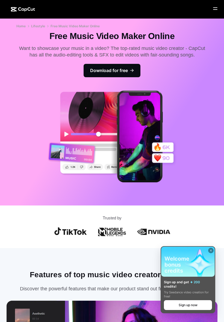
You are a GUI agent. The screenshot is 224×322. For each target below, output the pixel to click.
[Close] (211, 250)
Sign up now (188, 305)
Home (21, 26)
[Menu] (215, 8)
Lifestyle (38, 26)
